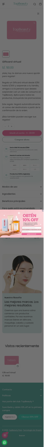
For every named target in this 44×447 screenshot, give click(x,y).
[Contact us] (4, 442)
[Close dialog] (42, 210)
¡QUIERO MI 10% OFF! (30, 234)
